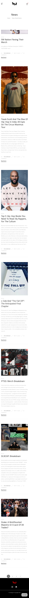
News (13, 18)
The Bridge (7, 53)
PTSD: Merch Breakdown (13, 381)
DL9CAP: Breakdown (11, 456)
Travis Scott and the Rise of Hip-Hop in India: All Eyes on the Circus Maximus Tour (14, 123)
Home (8, 18)
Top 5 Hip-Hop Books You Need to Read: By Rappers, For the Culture (13, 219)
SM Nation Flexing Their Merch (12, 40)
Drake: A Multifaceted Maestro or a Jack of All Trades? (12, 525)
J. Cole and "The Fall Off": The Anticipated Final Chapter (13, 304)
